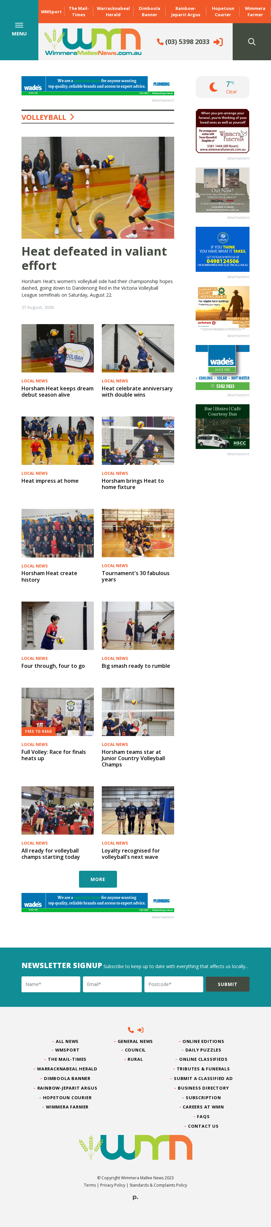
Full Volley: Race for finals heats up (53, 755)
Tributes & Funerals (203, 1069)
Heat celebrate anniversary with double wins (137, 391)
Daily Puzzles (203, 1050)
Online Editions (203, 1041)
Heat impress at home (50, 480)
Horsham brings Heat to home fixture (133, 484)
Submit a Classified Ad (203, 1078)
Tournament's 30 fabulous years (136, 576)
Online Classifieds (203, 1059)
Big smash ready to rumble (136, 665)
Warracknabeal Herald (113, 11)
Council (135, 1050)
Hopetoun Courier (223, 11)
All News (67, 1041)
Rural (135, 1059)
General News (135, 1041)
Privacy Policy (112, 1185)
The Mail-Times (79, 11)
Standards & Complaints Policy (158, 1185)
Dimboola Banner (149, 11)
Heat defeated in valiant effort (94, 258)
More (98, 879)
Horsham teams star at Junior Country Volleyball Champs (133, 758)
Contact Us (203, 1126)
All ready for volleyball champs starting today (50, 853)
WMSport (51, 12)
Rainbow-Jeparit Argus (185, 11)
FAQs (203, 1116)
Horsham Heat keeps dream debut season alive (57, 391)
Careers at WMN (203, 1107)
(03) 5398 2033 (187, 41)
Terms (90, 1185)
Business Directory (203, 1088)
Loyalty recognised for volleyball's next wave (131, 853)
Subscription (203, 1098)
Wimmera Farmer (255, 11)
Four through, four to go (53, 665)
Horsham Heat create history (49, 576)
